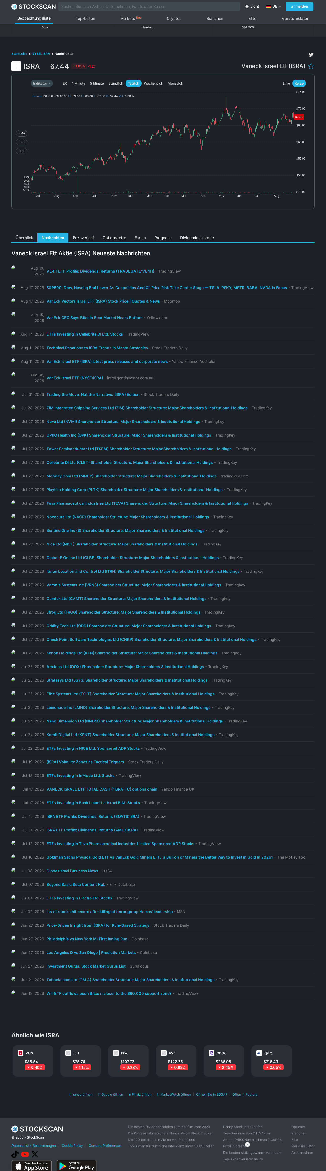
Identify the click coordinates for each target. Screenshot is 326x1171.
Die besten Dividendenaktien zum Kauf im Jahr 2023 (169, 1127)
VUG (29, 1053)
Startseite (19, 54)
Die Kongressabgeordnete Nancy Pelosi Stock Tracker (170, 1133)
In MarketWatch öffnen (174, 1094)
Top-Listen (85, 18)
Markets (131, 18)
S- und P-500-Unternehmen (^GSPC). (252, 1140)
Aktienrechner (302, 1152)
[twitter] (311, 54)
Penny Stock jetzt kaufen (243, 1127)
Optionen (298, 1127)
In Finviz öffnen (140, 1094)
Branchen (214, 18)
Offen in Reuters (244, 1094)
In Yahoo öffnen (81, 1094)
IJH (76, 1053)
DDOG (221, 1053)
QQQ (268, 1053)
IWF (172, 1053)
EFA (124, 1053)
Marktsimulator (295, 18)
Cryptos (174, 18)
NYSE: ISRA (41, 54)
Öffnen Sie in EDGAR (211, 1094)
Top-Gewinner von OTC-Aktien (247, 1133)
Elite (252, 18)
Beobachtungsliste (34, 18)
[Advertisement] (163, 222)
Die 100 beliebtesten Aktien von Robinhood (161, 1140)
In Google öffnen (110, 1094)
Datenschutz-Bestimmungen (33, 1146)
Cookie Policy (72, 1146)
